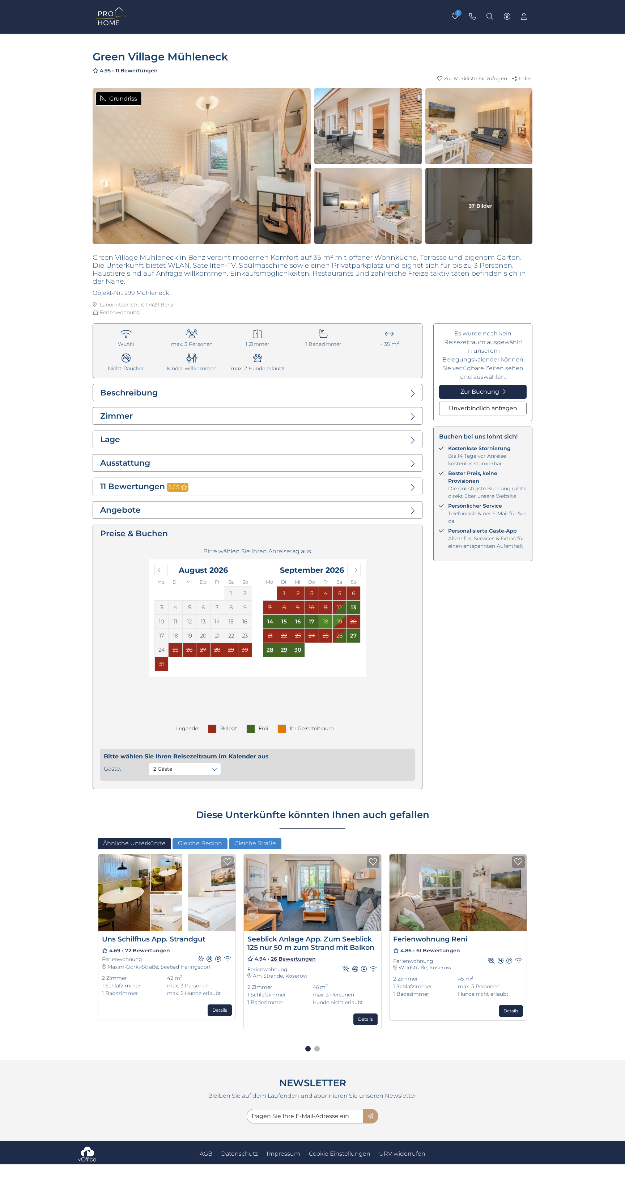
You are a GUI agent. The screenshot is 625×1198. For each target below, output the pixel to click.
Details (219, 1010)
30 (297, 649)
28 (270, 649)
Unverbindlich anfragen (483, 408)
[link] (472, 16)
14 (270, 621)
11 (136, 70)
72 (147, 950)
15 (284, 621)
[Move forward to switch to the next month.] (354, 570)
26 (339, 635)
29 (284, 649)
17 (311, 621)
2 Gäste (162, 769)
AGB (206, 1153)
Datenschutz (239, 1153)
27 (353, 635)
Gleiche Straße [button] (255, 843)
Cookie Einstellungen (339, 1153)
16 (298, 621)
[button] (474, 78)
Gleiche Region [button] (200, 843)
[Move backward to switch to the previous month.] (161, 570)
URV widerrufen (402, 1153)
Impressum (283, 1153)
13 (353, 607)
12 (339, 607)
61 (438, 950)
